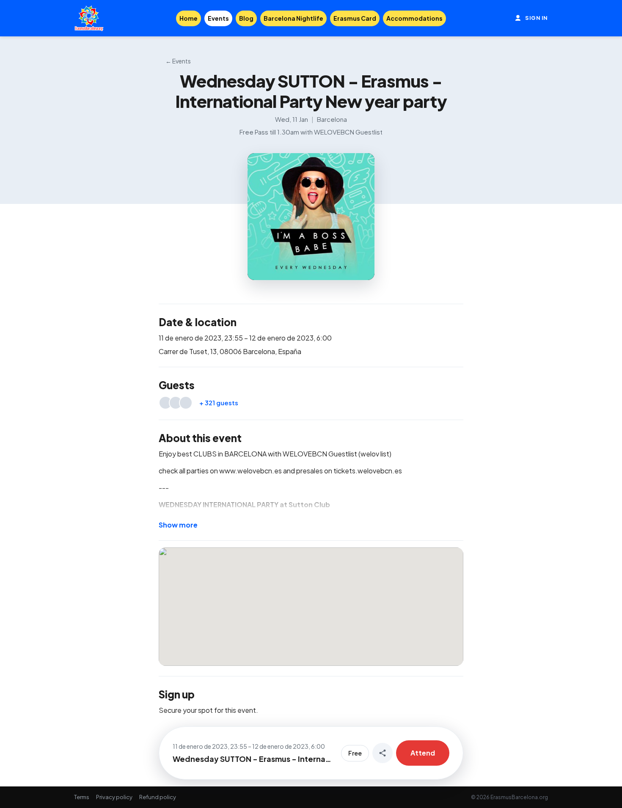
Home (188, 18)
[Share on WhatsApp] (382, 753)
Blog (246, 18)
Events (218, 18)
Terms (81, 797)
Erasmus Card (354, 18)
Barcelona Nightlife (293, 18)
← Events (178, 61)
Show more (178, 524)
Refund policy (157, 797)
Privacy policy (114, 797)
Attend (422, 752)
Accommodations (414, 18)
